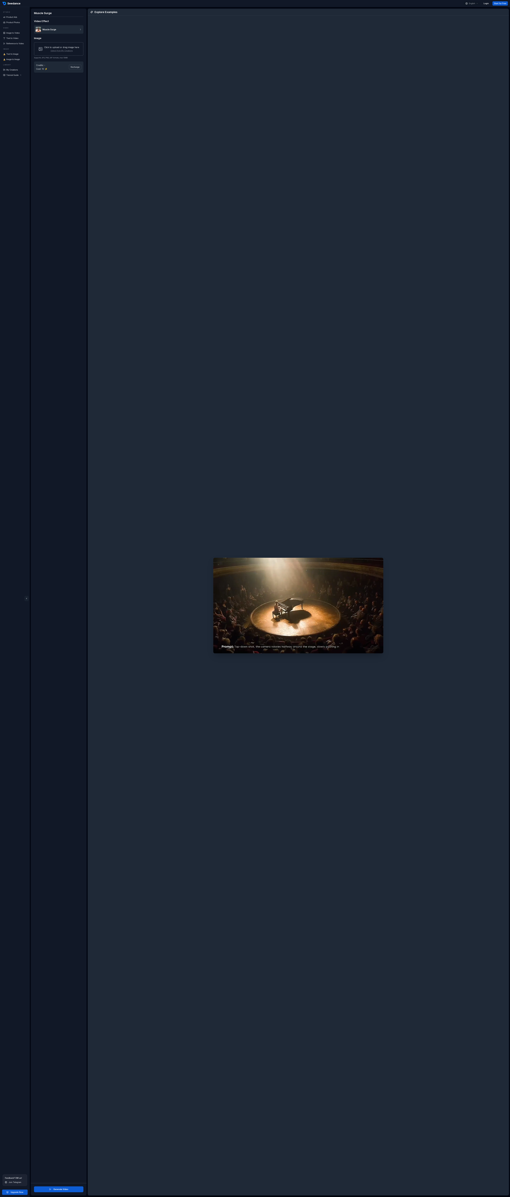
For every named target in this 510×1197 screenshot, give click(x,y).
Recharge (75, 67)
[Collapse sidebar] (26, 598)
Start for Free (500, 3)
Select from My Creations (62, 51)
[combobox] (472, 3)
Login (486, 3)
